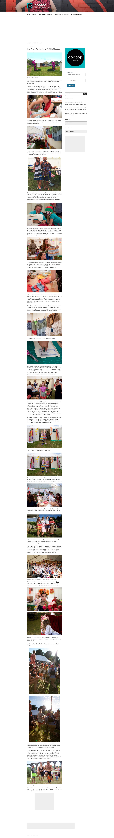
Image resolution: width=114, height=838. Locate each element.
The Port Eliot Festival (52, 81)
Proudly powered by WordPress (33, 834)
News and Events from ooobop (45, 14)
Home (28, 14)
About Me (34, 14)
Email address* (70, 72)
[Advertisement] (57, 26)
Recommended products (76, 14)
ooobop (41, 5)
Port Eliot (35, 789)
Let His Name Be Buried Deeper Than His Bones (75, 104)
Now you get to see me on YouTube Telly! (73, 102)
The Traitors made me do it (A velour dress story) (75, 107)
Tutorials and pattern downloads (62, 14)
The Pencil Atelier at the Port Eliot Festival (43, 49)
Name (68, 78)
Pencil (53, 552)
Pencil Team (47, 86)
